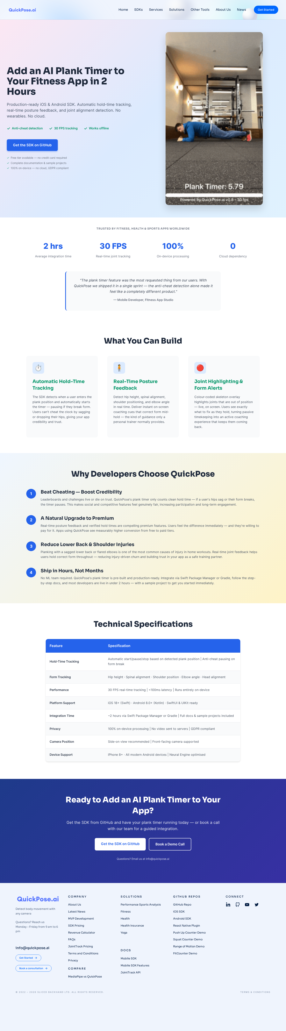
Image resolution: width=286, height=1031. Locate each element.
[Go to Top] (278, 1023)
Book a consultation (31, 968)
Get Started (266, 9)
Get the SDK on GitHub (32, 145)
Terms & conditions (255, 992)
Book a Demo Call (170, 844)
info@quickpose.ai (157, 858)
